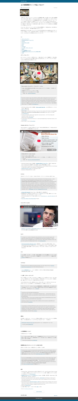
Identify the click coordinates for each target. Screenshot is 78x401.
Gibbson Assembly (24, 109)
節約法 (22, 49)
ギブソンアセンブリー (25, 38)
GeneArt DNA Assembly (25, 42)
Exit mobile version (39, 398)
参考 (22, 52)
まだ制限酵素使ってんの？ (26, 50)
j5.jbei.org (35, 310)
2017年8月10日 (34, 340)
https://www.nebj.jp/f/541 (31, 93)
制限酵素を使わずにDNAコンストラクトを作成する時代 (31, 51)
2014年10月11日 (30, 324)
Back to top (55, 395)
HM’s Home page (32, 374)
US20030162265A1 (28, 385)
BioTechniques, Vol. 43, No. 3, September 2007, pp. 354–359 (38, 189)
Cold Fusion (23, 46)
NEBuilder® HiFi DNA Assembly (26, 168)
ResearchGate (31, 117)
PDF (40, 193)
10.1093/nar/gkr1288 (42, 240)
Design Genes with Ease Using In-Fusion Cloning (28, 198)
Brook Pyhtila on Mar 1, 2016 (40, 353)
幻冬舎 (37, 386)
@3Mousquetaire (24, 322)
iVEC (22, 45)
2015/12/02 (37, 288)
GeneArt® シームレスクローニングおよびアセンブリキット (31, 228)
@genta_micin (32, 322)
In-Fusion (23, 41)
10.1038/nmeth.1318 (35, 104)
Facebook (23, 257)
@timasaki (28, 322)
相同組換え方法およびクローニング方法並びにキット (30, 375)
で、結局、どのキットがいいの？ (27, 47)
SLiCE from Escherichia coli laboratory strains (28, 243)
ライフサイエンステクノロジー (28, 388)
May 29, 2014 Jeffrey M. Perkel (28, 364)
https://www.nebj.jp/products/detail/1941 (34, 159)
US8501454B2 (42, 377)
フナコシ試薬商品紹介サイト (26, 269)
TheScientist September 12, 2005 (34, 381)
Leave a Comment (39, 391)
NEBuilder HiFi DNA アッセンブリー (27, 40)
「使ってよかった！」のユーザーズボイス (48, 196)
